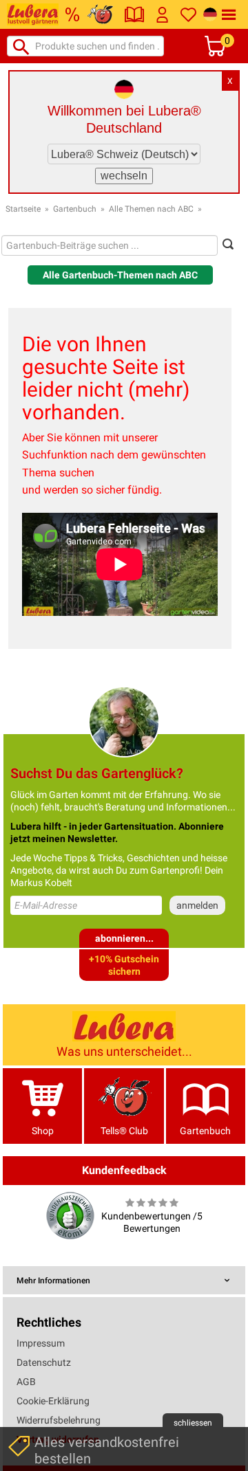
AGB (26, 1381)
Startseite (23, 209)
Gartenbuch (74, 209)
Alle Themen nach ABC (151, 209)
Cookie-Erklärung (53, 1400)
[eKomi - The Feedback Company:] (70, 1214)
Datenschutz (44, 1362)
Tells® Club (124, 1130)
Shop (43, 1130)
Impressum (41, 1343)
